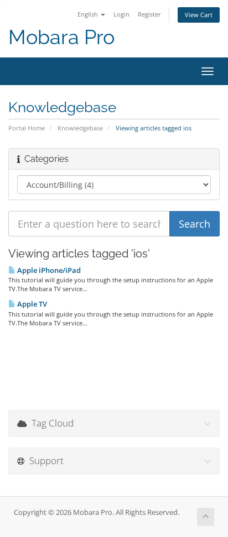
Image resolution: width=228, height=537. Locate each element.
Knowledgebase (80, 128)
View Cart (199, 14)
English (88, 14)
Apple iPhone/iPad (48, 270)
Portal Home (26, 128)
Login (121, 14)
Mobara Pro (61, 37)
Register (149, 14)
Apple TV (31, 304)
